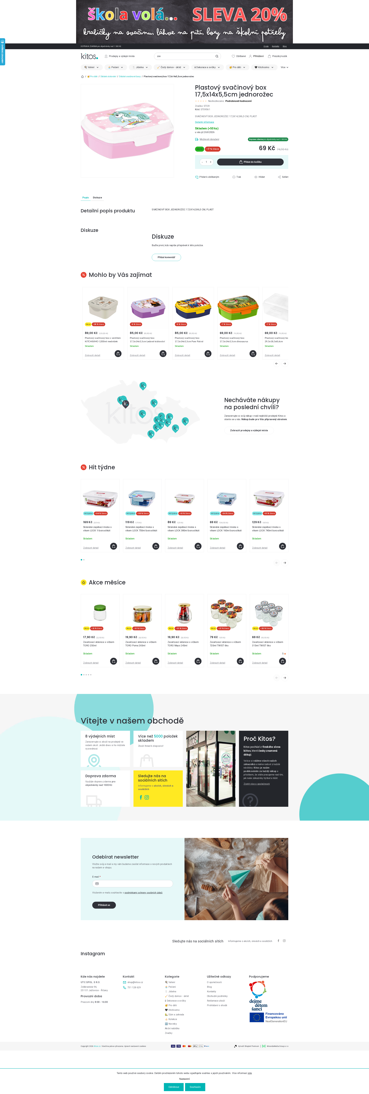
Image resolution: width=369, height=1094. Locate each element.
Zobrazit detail (92, 355)
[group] (103, 323)
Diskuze (97, 197)
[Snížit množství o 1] (202, 162)
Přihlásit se (104, 905)
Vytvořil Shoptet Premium (248, 1046)
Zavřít (207, 183)
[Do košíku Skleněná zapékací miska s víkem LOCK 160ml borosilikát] (240, 546)
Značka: (202, 106)
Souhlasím (195, 1087)
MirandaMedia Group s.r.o (277, 1046)
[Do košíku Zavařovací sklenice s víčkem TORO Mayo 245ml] (198, 661)
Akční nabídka (172, 1028)
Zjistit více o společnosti (257, 784)
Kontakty (275, 46)
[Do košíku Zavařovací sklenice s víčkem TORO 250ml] (113, 661)
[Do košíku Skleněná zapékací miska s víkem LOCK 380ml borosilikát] (198, 546)
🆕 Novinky (171, 1023)
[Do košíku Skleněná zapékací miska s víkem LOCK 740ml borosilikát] (282, 546)
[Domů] (82, 76)
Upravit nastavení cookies (135, 1046)
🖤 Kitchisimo (172, 1010)
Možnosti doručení (209, 139)
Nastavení (184, 1079)
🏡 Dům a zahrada (174, 1014)
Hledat (217, 56)
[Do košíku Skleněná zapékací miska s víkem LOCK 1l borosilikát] (113, 546)
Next (284, 562)
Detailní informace (204, 122)
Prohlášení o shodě (217, 1005)
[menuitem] (92, 67)
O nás (266, 46)
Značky (168, 1033)
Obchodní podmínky (217, 996)
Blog (285, 46)
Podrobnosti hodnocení (238, 101)
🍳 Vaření (170, 982)
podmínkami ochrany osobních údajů (144, 892)
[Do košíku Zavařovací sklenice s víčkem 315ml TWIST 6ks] (282, 661)
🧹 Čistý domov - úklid (177, 996)
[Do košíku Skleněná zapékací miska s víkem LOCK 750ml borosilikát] (155, 546)
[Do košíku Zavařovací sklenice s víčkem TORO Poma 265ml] (155, 661)
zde (250, 1073)
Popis (85, 197)
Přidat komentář (166, 257)
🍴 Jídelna (170, 991)
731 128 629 (134, 987)
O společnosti (214, 982)
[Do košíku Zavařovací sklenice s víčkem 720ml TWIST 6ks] (240, 661)
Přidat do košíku (253, 162)
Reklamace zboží (216, 1000)
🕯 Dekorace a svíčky (175, 1000)
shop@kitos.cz (135, 982)
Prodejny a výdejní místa (122, 56)
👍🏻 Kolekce (171, 1019)
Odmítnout (174, 1087)
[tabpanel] (100, 515)
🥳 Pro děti (171, 1005)
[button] (103, 353)
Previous (276, 562)
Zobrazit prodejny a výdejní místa (249, 430)
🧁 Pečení (170, 987)
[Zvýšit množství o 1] (210, 162)
